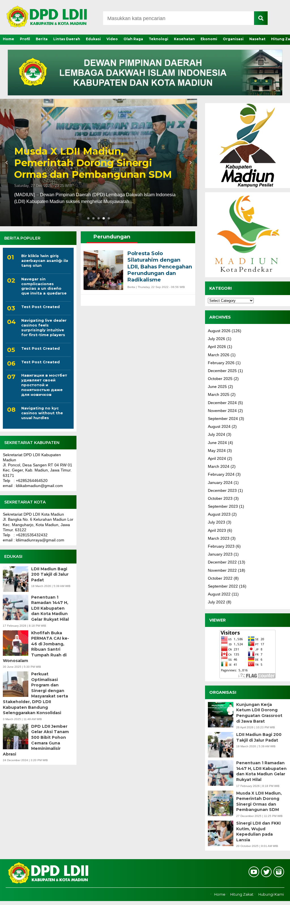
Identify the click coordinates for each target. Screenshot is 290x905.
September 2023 (223, 506)
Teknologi (158, 39)
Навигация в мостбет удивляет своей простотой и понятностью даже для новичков (44, 385)
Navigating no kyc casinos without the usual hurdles (42, 413)
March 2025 (218, 394)
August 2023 (219, 514)
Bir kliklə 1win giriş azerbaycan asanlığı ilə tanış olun (44, 260)
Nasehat (257, 39)
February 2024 (221, 474)
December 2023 (222, 490)
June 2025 (217, 386)
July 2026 (216, 338)
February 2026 (221, 362)
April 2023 (217, 530)
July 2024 (216, 434)
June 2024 (217, 442)
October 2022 (220, 578)
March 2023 (218, 538)
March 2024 (218, 466)
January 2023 (220, 554)
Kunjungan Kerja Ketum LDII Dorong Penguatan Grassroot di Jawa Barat (259, 713)
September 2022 (223, 586)
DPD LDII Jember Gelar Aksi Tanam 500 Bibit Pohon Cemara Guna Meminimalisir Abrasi (36, 740)
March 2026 (218, 355)
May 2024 (217, 450)
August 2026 (219, 330)
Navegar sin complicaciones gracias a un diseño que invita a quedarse (44, 286)
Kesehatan (184, 39)
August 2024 (219, 426)
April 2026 (217, 346)
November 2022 (222, 570)
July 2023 (216, 522)
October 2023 (220, 498)
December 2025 (222, 370)
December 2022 (222, 562)
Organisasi (233, 39)
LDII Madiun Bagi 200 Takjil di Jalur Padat (50, 574)
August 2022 (219, 594)
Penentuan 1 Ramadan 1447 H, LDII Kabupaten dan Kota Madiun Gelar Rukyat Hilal (50, 608)
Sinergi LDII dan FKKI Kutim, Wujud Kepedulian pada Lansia (140, 168)
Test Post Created (40, 306)
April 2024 (217, 458)
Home (8, 39)
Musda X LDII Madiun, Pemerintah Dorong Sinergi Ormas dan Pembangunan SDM (259, 801)
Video (112, 39)
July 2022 (216, 602)
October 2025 (220, 378)
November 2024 (222, 410)
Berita (42, 39)
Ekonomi (209, 39)
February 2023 (221, 546)
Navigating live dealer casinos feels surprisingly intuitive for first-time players (44, 327)
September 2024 (223, 418)
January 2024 (220, 482)
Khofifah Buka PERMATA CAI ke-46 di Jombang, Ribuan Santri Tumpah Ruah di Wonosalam (36, 646)
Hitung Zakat (241, 895)
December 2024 (222, 402)
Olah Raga (133, 39)
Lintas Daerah (66, 39)
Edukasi (93, 39)
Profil (25, 39)
